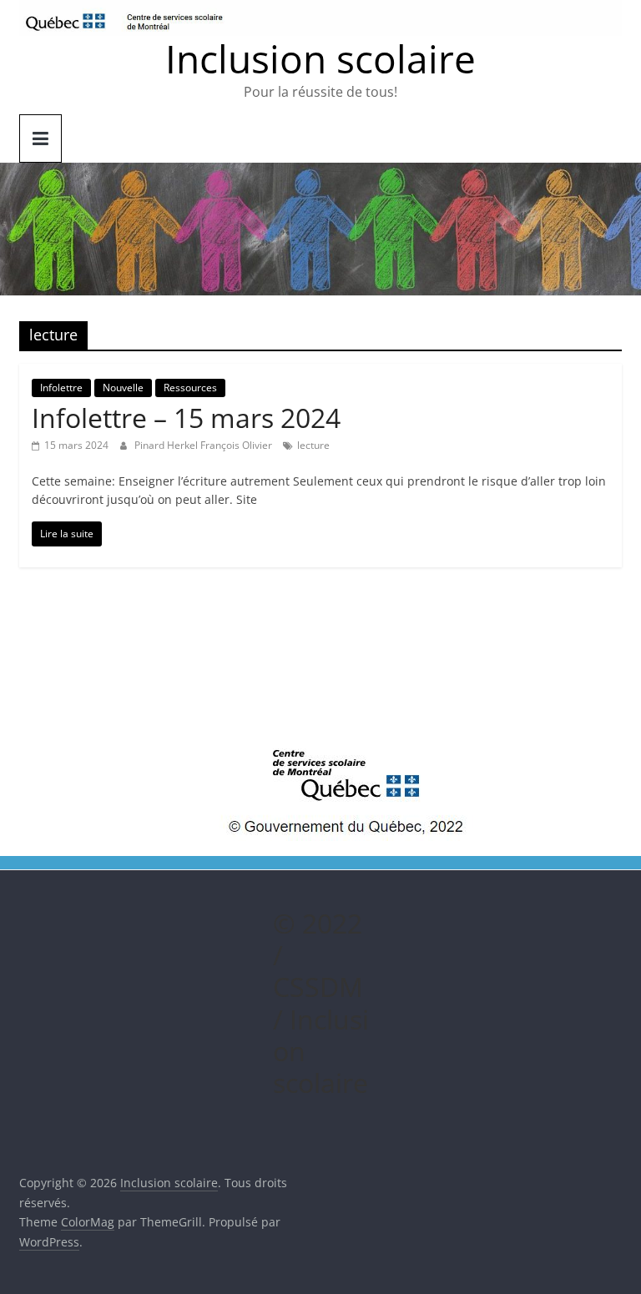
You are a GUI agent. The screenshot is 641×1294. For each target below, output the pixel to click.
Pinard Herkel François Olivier (204, 445)
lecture (313, 445)
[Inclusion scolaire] (320, 173)
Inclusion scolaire (320, 58)
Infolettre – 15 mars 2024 (186, 418)
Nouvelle (123, 387)
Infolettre (61, 387)
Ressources (190, 387)
